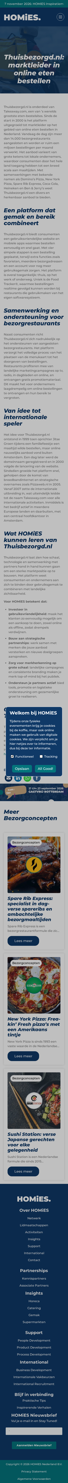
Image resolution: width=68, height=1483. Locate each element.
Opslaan (22, 769)
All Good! (45, 769)
